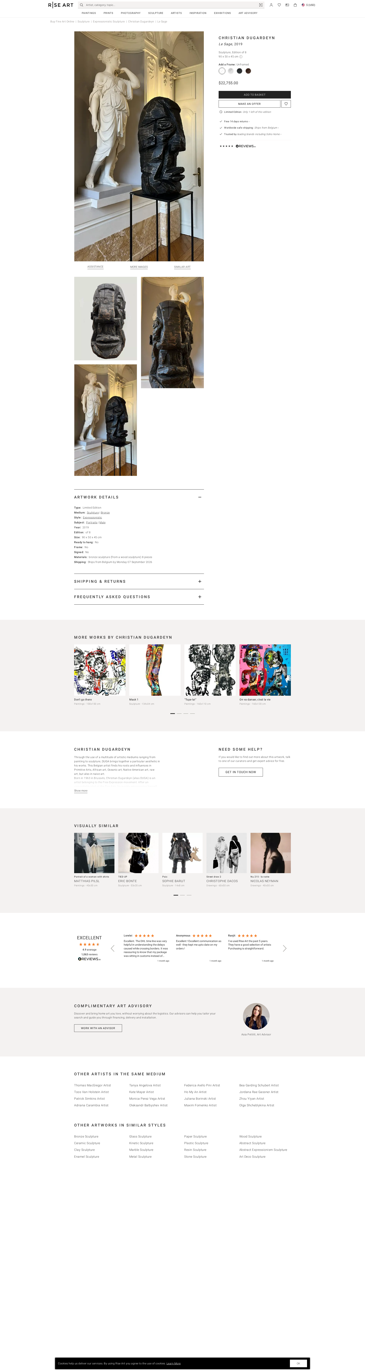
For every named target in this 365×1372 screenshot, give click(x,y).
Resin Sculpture (195, 1150)
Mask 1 (133, 699)
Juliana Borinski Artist (200, 1098)
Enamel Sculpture (86, 1156)
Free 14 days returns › (236, 121)
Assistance (95, 266)
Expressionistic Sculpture (109, 21)
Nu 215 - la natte (260, 876)
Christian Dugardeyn (141, 21)
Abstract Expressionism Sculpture (263, 1150)
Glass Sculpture (140, 1136)
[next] (286, 671)
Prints (108, 13)
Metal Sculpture (140, 1156)
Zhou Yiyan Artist (251, 1098)
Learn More (174, 1363)
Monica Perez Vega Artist (147, 1098)
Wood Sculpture (250, 1136)
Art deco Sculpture (252, 1156)
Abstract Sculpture (252, 1143)
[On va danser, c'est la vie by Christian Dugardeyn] (265, 670)
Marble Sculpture (141, 1150)
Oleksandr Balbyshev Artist (148, 1105)
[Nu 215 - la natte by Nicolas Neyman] (271, 853)
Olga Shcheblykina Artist (256, 1105)
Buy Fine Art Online (62, 21)
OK (298, 1363)
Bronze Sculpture (86, 1136)
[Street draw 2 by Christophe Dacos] (226, 853)
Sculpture (155, 13)
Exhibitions (222, 13)
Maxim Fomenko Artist (200, 1105)
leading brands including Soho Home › (259, 134)
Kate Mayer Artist (141, 1092)
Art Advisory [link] (248, 13)
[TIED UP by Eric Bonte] (138, 853)
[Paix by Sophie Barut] (182, 853)
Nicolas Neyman (264, 881)
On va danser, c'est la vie (255, 699)
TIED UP (122, 876)
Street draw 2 (213, 876)
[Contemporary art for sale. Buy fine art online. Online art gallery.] (60, 5)
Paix (164, 876)
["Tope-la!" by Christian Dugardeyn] (210, 670)
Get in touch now (240, 772)
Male (102, 522)
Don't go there (83, 699)
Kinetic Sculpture (141, 1143)
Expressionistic (92, 517)
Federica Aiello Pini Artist (202, 1085)
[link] (260, 5)
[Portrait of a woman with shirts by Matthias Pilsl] (94, 853)
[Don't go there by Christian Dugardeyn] (99, 670)
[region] (199, 948)
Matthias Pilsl (87, 881)
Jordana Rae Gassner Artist (259, 1092)
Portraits (92, 522)
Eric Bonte (127, 881)
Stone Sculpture (195, 1156)
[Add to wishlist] (286, 104)
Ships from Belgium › (266, 127)
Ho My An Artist (195, 1092)
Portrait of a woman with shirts (91, 876)
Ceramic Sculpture (87, 1143)
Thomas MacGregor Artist (92, 1085)
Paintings (89, 13)
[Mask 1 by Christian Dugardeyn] (155, 670)
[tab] (139, 497)
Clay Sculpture (84, 1150)
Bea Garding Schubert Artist (259, 1085)
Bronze (105, 512)
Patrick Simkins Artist (89, 1098)
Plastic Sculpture (196, 1143)
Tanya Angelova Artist (145, 1085)
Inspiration (198, 13)
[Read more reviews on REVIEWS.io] (89, 959)
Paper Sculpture (195, 1136)
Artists (176, 13)
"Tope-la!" (190, 699)
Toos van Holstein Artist (91, 1092)
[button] (113, 948)
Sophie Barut (173, 881)
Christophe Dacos (222, 881)
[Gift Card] (287, 5)
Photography (131, 13)
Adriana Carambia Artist (91, 1105)
